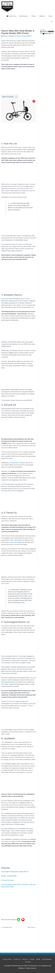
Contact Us (17, 959)
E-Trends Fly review (7, 880)
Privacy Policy (7, 959)
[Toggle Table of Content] (15, 97)
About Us (25, 959)
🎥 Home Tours (11, 16)
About (50, 16)
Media (38, 959)
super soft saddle (15, 542)
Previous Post (6, 927)
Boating (42, 16)
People (32, 959)
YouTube (28, 962)
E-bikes (18, 36)
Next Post (32, 927)
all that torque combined (17, 463)
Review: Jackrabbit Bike (8, 876)
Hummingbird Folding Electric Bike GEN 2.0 (15, 871)
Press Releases (46, 959)
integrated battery (9, 682)
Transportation (26, 36)
